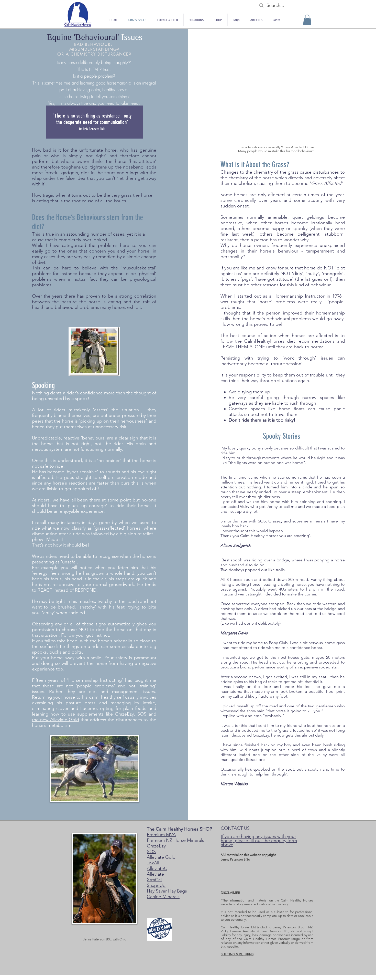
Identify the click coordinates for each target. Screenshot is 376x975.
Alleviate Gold (161, 857)
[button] (307, 20)
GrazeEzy (124, 714)
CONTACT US (235, 828)
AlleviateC (157, 868)
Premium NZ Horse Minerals (175, 840)
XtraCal (154, 880)
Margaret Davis (234, 633)
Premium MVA (161, 834)
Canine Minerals (163, 896)
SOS (151, 851)
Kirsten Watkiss (234, 783)
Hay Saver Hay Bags (167, 891)
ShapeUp (156, 885)
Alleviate (155, 874)
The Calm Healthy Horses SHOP (179, 829)
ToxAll (153, 863)
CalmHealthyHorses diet (269, 341)
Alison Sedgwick (235, 545)
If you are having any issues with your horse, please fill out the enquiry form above (259, 840)
